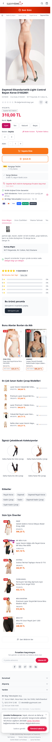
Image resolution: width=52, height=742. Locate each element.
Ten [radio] (15, 125)
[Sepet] (46, 3)
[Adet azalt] (10, 144)
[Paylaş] (46, 102)
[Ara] (42, 3)
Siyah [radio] (6, 125)
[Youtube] (30, 667)
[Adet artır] (20, 144)
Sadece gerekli (19, 728)
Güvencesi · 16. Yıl (21, 199)
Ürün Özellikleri (20, 220)
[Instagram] (20, 667)
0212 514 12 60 (11, 702)
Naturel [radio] (25, 125)
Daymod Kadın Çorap (35, 500)
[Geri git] (3, 3)
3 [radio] (11, 137)
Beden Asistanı (30, 132)
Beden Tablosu (43, 132)
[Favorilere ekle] (41, 102)
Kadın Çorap (9, 500)
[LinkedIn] (36, 667)
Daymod (5, 97)
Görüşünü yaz (13, 311)
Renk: (6, 120)
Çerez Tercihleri (35, 739)
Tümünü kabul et (37, 728)
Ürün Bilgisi (6, 220)
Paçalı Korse (8, 495)
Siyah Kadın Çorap (11, 505)
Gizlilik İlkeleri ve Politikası (18, 739)
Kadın (20, 500)
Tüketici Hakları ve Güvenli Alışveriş (30, 737)
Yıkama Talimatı (36, 220)
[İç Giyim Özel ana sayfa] (15, 3)
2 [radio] (4, 137)
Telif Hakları (11, 737)
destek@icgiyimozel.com (31, 702)
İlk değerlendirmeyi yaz (24, 102)
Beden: (8, 131)
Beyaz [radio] (35, 125)
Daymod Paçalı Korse (36, 495)
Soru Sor (23, 275)
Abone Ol (42, 660)
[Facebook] (14, 667)
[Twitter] (25, 667)
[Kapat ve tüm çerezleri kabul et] (46, 714)
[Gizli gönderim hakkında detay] (47, 195)
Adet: (4, 144)
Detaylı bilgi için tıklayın (14, 260)
